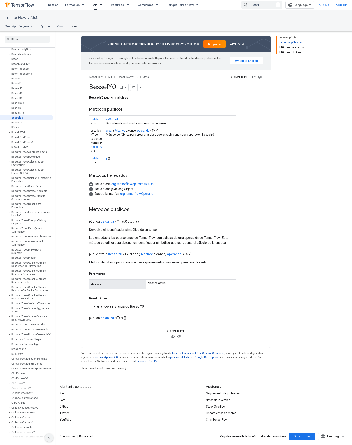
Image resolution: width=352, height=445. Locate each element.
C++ (60, 26)
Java (73, 26)
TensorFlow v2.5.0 (22, 17)
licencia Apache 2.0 (106, 357)
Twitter (64, 413)
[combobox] (261, 5)
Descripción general (19, 26)
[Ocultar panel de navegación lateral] (49, 438)
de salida (107, 221)
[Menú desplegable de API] (102, 5)
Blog (62, 393)
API (95, 5)
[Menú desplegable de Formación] (84, 5)
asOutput (112, 119)
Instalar (52, 5)
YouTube (65, 419)
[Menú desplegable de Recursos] (129, 5)
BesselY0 (97, 146)
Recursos (117, 5)
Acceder (341, 5)
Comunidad (145, 5)
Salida (95, 119)
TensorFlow (96, 76)
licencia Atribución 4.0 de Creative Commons (198, 353)
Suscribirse (302, 436)
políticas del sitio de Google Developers (194, 357)
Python (45, 26)
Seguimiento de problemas (223, 393)
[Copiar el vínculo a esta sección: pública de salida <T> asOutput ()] (144, 221)
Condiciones (67, 436)
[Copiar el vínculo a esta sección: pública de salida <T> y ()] (131, 317)
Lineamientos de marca (221, 413)
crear (109, 130)
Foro (62, 400)
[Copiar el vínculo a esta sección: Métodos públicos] (127, 109)
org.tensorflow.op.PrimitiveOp (132, 184)
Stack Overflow (216, 406)
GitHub (324, 5)
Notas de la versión (218, 400)
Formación (72, 5)
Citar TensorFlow (217, 419)
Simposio (214, 44)
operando (143, 130)
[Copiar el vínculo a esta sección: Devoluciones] (112, 298)
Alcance (120, 130)
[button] (26, 54)
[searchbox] (27, 39)
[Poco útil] (260, 77)
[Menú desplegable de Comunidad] (158, 5)
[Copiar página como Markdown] (134, 87)
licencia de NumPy (146, 361)
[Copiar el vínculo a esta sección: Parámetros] (110, 273)
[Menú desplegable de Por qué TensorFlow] (199, 5)
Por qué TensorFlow (180, 5)
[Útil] (254, 77)
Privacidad (86, 436)
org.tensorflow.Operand (136, 194)
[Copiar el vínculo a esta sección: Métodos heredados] (132, 175)
